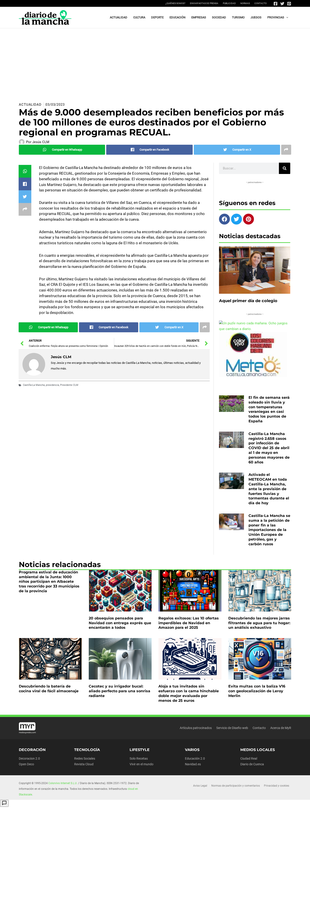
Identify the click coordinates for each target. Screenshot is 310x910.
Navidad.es (193, 764)
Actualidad (30, 105)
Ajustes (252, 903)
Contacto (260, 3)
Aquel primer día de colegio (248, 300)
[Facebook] (275, 4)
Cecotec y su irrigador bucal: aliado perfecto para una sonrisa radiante (119, 691)
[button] (286, 17)
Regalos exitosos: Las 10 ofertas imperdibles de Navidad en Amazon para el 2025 (188, 623)
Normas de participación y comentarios (235, 785)
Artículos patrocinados (196, 728)
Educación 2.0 (195, 758)
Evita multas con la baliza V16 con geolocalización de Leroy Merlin (256, 691)
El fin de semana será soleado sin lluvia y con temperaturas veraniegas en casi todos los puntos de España (269, 409)
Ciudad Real (248, 758)
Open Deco (26, 764)
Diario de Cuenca (252, 764)
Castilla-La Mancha (34, 385)
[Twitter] (282, 4)
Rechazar (224, 903)
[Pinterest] (289, 4)
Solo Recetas (139, 758)
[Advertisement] (155, 62)
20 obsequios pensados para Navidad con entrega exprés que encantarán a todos (120, 623)
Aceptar (195, 903)
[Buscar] (284, 168)
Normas (245, 3)
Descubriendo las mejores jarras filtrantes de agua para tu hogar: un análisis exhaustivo (259, 623)
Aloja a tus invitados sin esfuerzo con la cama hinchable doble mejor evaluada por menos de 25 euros (188, 693)
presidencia (52, 385)
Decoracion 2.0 (29, 758)
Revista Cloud (83, 764)
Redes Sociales (84, 758)
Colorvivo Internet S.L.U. (62, 783)
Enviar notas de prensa (204, 3)
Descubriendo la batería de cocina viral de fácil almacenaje (49, 688)
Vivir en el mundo (141, 764)
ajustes (165, 905)
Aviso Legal (200, 785)
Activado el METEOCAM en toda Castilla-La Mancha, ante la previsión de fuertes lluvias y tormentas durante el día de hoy (268, 488)
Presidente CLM (69, 385)
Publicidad (229, 3)
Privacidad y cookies (276, 785)
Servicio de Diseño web (232, 728)
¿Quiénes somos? (175, 3)
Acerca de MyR (280, 728)
